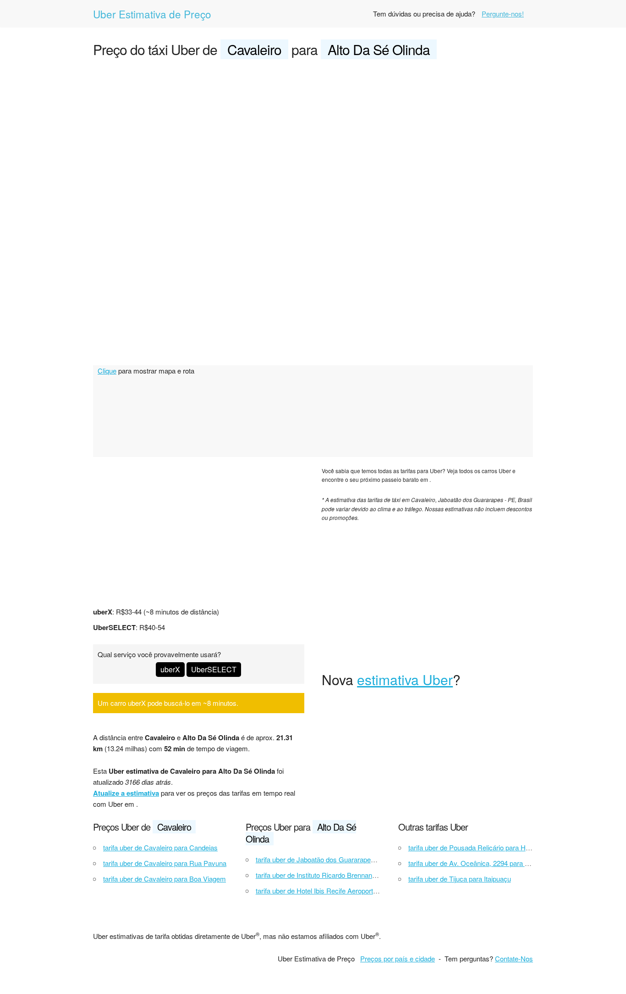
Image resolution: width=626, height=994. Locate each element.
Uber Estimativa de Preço (152, 13)
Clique (107, 370)
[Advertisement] (313, 136)
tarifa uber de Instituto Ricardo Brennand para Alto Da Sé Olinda (351, 875)
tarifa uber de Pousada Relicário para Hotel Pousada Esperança (503, 847)
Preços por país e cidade (397, 958)
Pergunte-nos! (503, 13)
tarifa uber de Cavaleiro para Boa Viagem (164, 878)
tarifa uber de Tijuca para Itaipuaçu (459, 878)
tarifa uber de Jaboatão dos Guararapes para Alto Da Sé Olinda (350, 859)
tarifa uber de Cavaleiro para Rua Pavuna (164, 863)
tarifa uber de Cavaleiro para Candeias (160, 847)
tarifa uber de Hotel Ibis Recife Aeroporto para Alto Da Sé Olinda (351, 890)
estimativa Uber (405, 679)
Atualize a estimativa (126, 793)
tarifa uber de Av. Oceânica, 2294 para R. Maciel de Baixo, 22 (500, 863)
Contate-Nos (514, 958)
